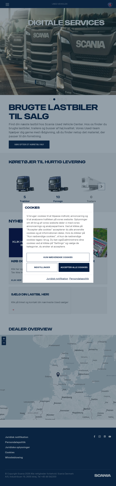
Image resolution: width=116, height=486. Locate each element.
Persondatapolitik (79, 278)
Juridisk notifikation (57, 278)
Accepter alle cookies (74, 267)
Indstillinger (42, 267)
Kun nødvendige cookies (58, 257)
